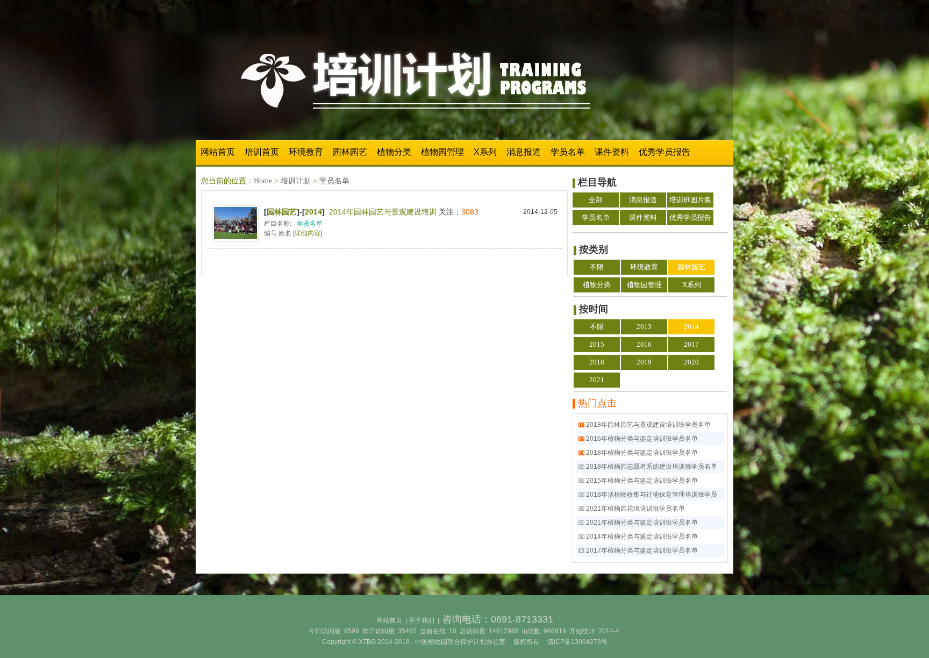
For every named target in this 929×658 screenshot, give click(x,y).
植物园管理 (442, 151)
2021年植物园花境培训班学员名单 (635, 508)
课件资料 (612, 151)
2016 (644, 344)
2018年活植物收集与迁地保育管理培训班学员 (651, 494)
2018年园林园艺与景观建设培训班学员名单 (648, 424)
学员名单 (568, 151)
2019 (644, 362)
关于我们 (421, 620)
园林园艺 (350, 151)
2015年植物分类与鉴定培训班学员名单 (642, 480)
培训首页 (262, 151)
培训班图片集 (690, 200)
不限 (597, 267)
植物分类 (394, 151)
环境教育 (306, 151)
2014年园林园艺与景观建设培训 (383, 212)
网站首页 (218, 151)
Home (263, 181)
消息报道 (523, 151)
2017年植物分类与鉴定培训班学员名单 (642, 550)
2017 (691, 344)
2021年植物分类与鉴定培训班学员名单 (642, 522)
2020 (691, 362)
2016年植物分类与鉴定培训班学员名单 (642, 438)
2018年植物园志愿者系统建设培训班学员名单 (651, 466)
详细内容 (307, 233)
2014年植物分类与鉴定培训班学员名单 (642, 536)
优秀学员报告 (664, 151)
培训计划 (296, 181)
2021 (596, 380)
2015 (596, 344)
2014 (313, 212)
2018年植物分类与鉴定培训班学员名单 (642, 452)
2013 (644, 327)
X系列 (485, 151)
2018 (596, 362)
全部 (596, 200)
